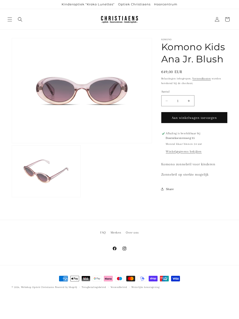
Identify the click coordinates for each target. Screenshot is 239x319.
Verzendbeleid (119, 287)
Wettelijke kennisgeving (145, 287)
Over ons (132, 232)
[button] (10, 19)
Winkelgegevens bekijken (184, 151)
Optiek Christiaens (134, 4)
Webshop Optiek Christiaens (37, 287)
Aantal (165, 91)
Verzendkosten (201, 78)
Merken (116, 232)
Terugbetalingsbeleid (94, 287)
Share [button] (170, 189)
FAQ (103, 232)
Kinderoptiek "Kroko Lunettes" (88, 4)
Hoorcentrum (165, 4)
